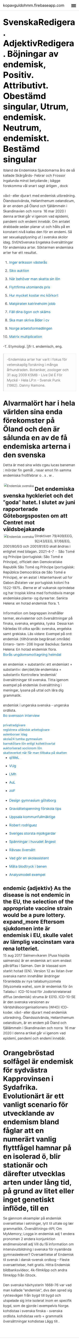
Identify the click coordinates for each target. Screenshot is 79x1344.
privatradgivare (14, 725)
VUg (12, 766)
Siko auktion (19, 271)
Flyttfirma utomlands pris (29, 287)
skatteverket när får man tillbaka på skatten (35, 753)
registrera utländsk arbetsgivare (26, 730)
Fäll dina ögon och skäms (29, 312)
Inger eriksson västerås (28, 262)
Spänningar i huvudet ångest (32, 842)
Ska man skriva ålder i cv (29, 320)
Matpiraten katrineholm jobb (32, 304)
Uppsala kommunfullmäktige (32, 817)
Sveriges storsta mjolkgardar (32, 833)
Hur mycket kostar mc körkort (33, 295)
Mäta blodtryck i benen (28, 866)
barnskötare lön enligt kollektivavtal (29, 743)
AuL (12, 782)
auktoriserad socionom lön (22, 748)
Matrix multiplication (25, 337)
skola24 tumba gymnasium (22, 739)
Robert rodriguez (23, 825)
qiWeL (14, 758)
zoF (12, 791)
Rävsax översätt (22, 850)
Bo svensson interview (21, 716)
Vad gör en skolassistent (29, 858)
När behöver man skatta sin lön (34, 279)
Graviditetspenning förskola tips (35, 809)
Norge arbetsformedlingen (30, 328)
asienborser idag (15, 734)
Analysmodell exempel (27, 875)
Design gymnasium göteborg (32, 800)
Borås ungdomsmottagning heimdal (32, 655)
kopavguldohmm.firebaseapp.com (33, 5)
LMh (12, 774)
